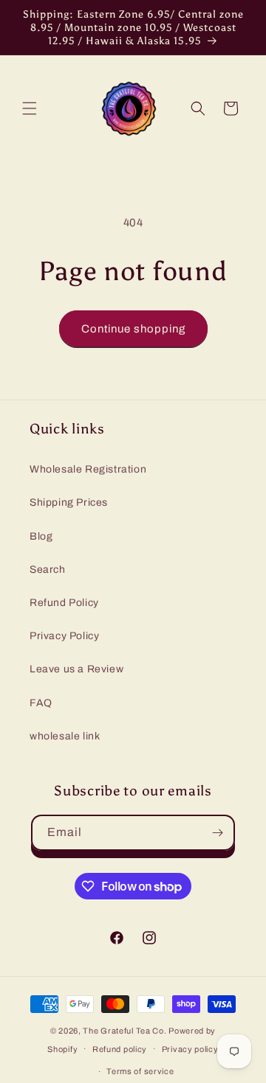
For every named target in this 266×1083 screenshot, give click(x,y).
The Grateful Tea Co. (124, 1030)
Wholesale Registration (88, 469)
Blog (41, 536)
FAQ (41, 702)
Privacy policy (190, 1049)
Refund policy (119, 1049)
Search (48, 569)
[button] (29, 108)
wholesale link (65, 736)
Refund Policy (64, 602)
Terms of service (140, 1071)
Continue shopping (133, 329)
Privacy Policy (64, 635)
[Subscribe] (217, 833)
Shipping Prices (69, 502)
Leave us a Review (76, 669)
